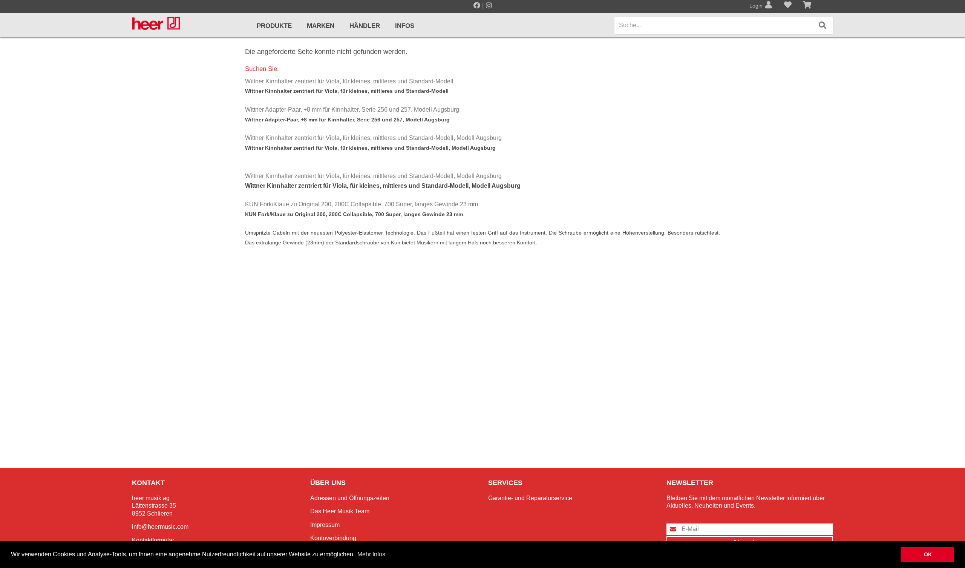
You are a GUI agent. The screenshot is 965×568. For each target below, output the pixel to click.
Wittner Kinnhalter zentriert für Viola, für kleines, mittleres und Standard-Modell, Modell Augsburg (373, 138)
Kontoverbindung (333, 538)
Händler (364, 25)
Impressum (325, 525)
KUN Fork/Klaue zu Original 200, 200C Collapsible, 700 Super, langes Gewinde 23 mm (361, 204)
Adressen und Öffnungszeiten (349, 498)
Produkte (274, 25)
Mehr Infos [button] (371, 554)
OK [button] (928, 554)
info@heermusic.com (160, 526)
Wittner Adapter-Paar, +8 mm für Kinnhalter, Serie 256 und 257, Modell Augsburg (352, 109)
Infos (404, 25)
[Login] (768, 6)
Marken (320, 25)
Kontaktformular (153, 540)
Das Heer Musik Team (339, 511)
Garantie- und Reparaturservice (530, 498)
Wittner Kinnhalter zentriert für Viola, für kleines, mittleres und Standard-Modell (349, 81)
